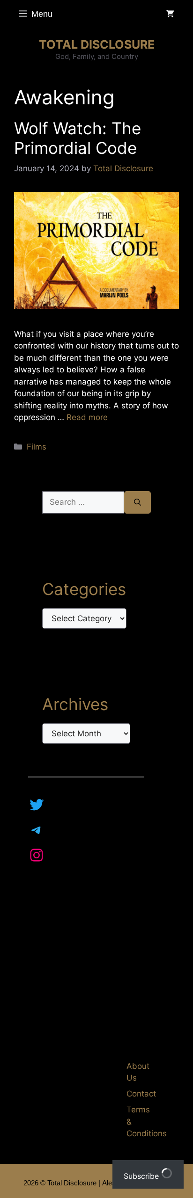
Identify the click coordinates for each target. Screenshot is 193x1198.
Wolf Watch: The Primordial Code (77, 138)
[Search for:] (83, 502)
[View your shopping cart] (170, 14)
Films (36, 446)
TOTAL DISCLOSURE (97, 44)
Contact (141, 1093)
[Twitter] (36, 804)
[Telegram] (36, 829)
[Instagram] (36, 855)
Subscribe (142, 1176)
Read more (87, 417)
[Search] (137, 502)
